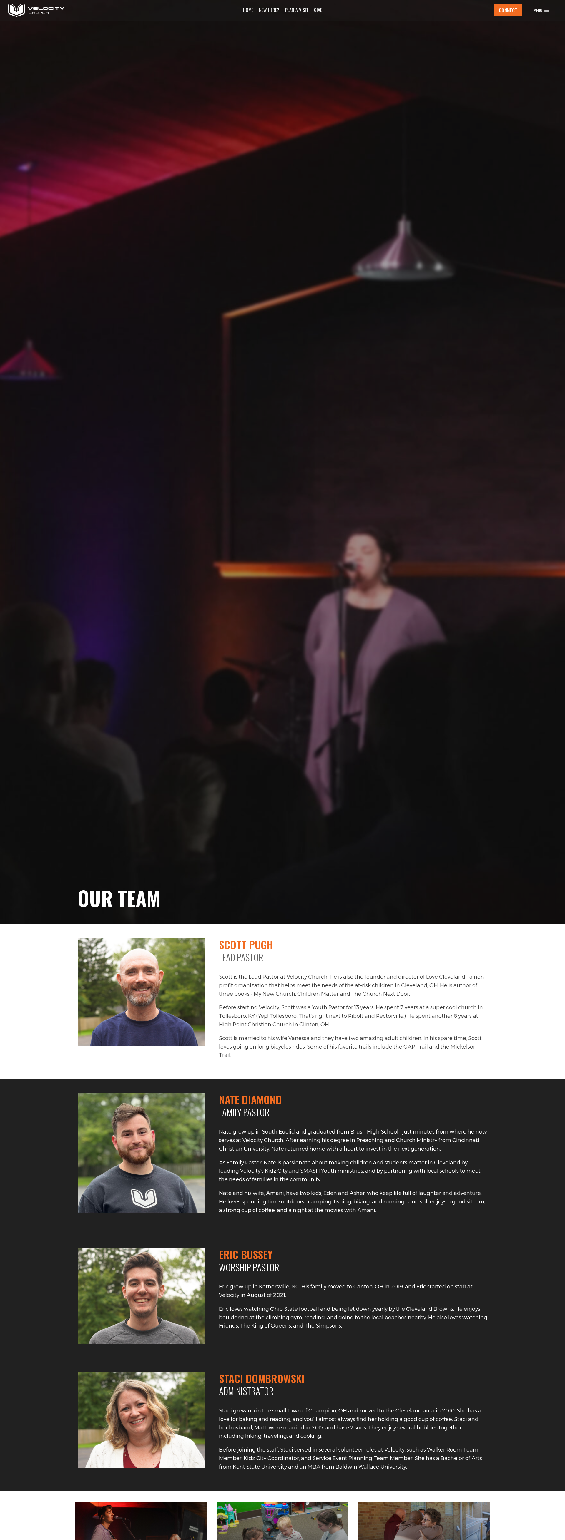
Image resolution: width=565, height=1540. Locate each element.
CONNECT (508, 10)
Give (318, 10)
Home (248, 10)
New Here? (269, 10)
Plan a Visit (296, 10)
